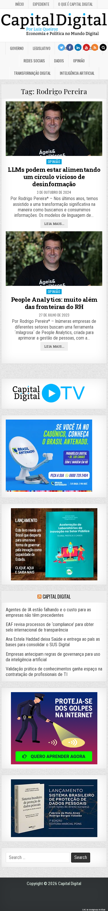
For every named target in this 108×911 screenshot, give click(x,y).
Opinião (79, 61)
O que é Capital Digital (75, 4)
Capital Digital (57, 596)
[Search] (103, 47)
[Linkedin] (78, 47)
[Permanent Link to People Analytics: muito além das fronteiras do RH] (54, 258)
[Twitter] (61, 47)
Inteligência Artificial (77, 73)
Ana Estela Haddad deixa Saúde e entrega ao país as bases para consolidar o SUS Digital (53, 641)
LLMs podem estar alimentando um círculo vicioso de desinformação (54, 176)
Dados (59, 61)
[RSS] (94, 47)
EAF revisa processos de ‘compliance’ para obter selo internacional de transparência (50, 627)
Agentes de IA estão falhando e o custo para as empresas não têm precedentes (48, 612)
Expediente (41, 4)
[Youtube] (86, 47)
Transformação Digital (32, 73)
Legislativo (41, 48)
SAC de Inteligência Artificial (93, 909)
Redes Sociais (34, 61)
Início (19, 4)
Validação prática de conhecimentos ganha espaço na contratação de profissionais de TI (54, 671)
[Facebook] (69, 47)
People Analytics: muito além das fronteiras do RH (54, 303)
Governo (17, 48)
